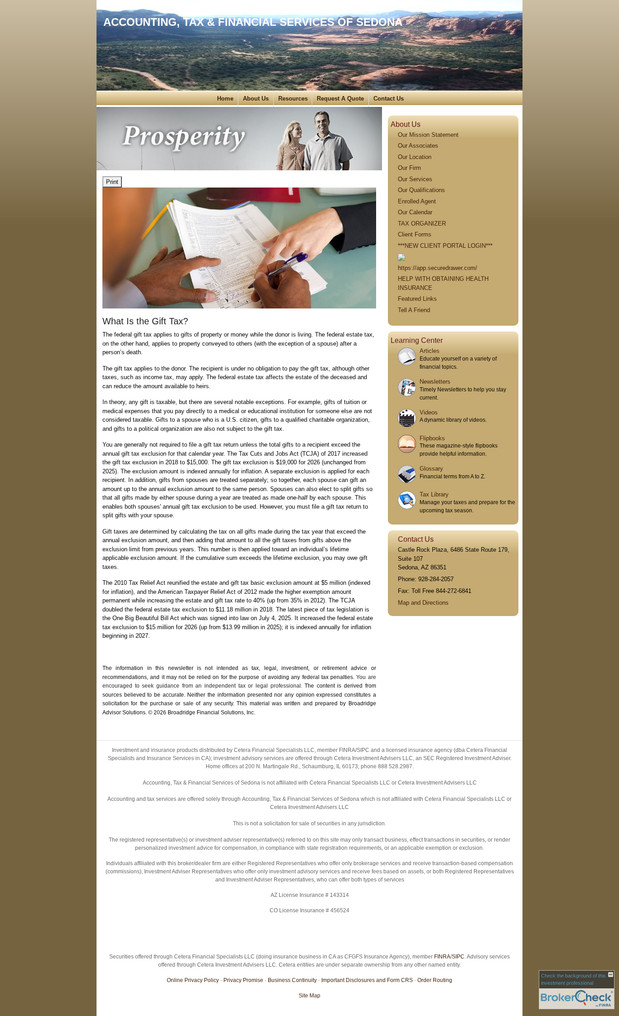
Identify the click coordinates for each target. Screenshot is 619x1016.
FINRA (442, 956)
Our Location (414, 157)
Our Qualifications (421, 190)
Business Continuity (292, 980)
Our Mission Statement (428, 134)
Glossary (431, 468)
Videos (429, 412)
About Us (256, 98)
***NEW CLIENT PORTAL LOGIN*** (445, 245)
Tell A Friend (414, 310)
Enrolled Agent (417, 201)
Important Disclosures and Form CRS (367, 980)
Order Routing (434, 980)
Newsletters (435, 381)
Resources (293, 98)
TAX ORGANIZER (422, 223)
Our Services (415, 179)
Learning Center (417, 340)
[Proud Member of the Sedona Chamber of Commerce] (401, 256)
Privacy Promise (243, 980)
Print (112, 181)
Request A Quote (340, 98)
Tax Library (434, 494)
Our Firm (409, 167)
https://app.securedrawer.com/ (437, 268)
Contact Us (388, 98)
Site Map (309, 995)
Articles (430, 350)
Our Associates (418, 145)
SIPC (458, 956)
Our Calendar (415, 212)
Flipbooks (432, 438)
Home (225, 98)
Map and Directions (423, 602)
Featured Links (417, 298)
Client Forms (414, 234)
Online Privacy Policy (193, 980)
